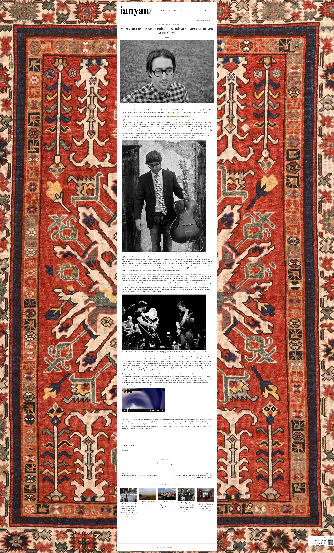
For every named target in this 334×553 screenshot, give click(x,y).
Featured (178, 24)
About (163, 10)
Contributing (183, 10)
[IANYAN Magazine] (136, 10)
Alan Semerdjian (158, 24)
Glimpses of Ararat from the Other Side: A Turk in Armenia (148, 504)
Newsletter (172, 10)
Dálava (141, 120)
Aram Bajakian (175, 116)
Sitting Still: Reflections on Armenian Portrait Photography (205, 506)
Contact (193, 10)
